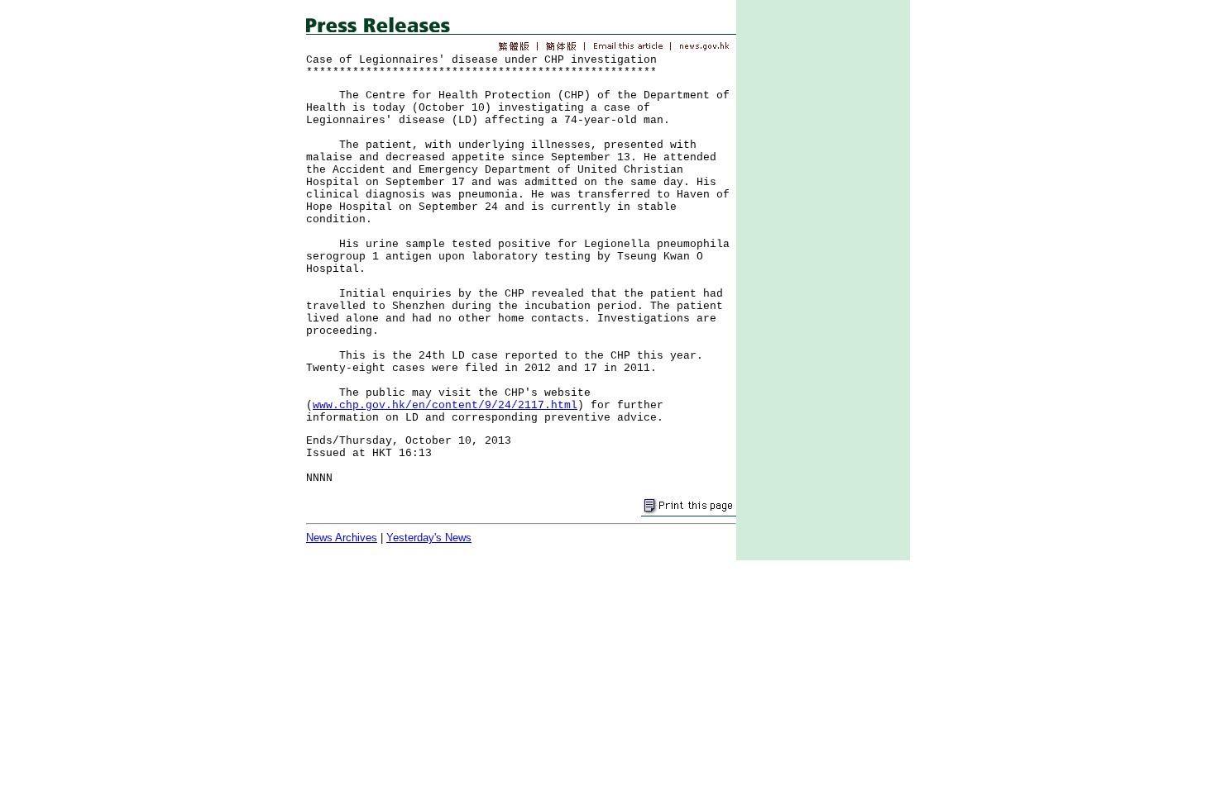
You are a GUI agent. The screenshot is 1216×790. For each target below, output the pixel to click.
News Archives (341, 537)
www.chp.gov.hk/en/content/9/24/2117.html (445, 405)
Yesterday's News (429, 537)
